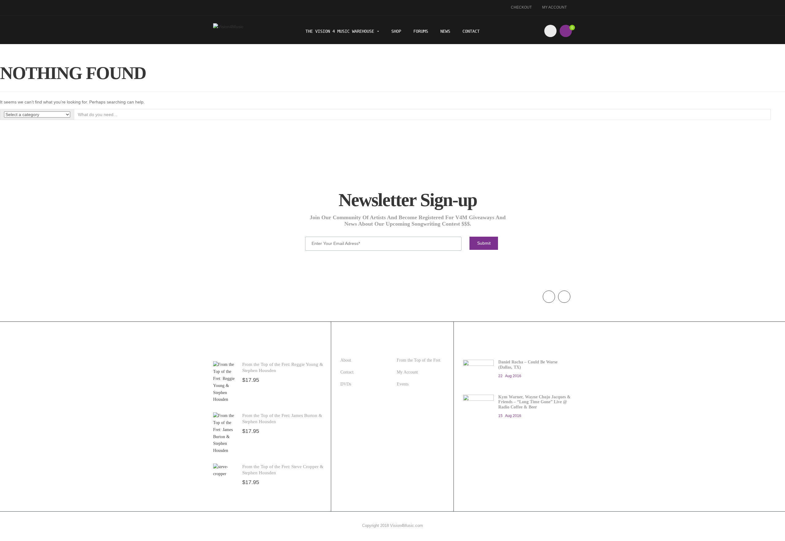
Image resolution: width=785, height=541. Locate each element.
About (345, 360)
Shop (396, 31)
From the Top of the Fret (418, 360)
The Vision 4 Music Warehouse (341, 31)
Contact (471, 31)
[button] (566, 31)
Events (402, 384)
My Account (554, 7)
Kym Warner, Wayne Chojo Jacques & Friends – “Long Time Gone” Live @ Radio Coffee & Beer (534, 402)
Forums (420, 31)
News (445, 31)
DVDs (345, 384)
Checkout (521, 7)
